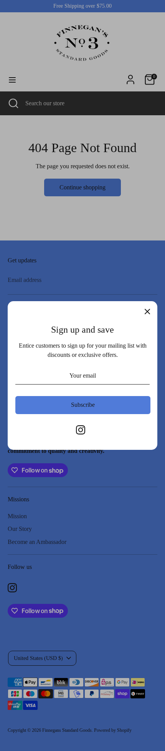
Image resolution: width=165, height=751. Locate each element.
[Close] (147, 311)
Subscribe (83, 404)
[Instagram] (80, 429)
